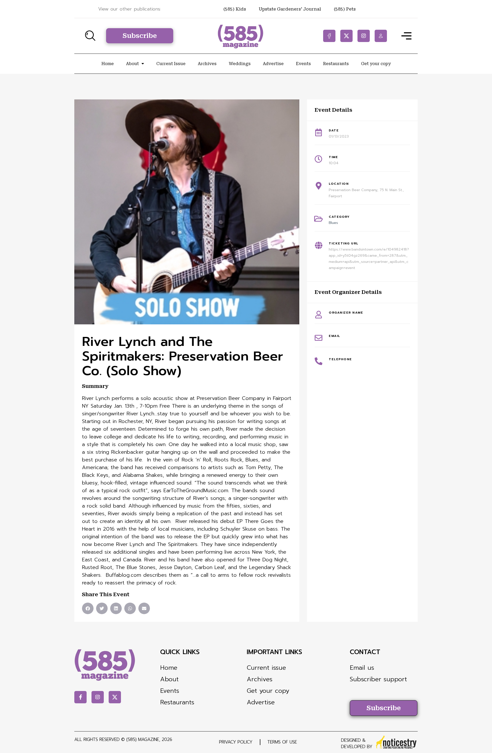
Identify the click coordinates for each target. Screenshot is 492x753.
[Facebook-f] (329, 36)
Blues (333, 222)
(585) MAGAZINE (142, 739)
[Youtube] (381, 36)
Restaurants (336, 63)
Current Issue (171, 63)
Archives (207, 63)
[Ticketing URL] (318, 245)
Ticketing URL (343, 243)
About (132, 63)
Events (303, 63)
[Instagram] (363, 36)
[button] (88, 608)
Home (107, 63)
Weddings (240, 63)
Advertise (273, 63)
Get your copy (376, 63)
